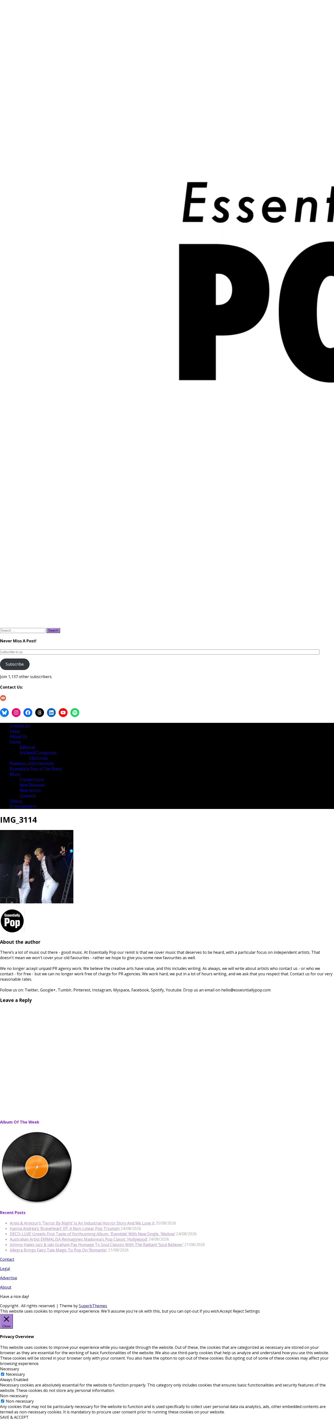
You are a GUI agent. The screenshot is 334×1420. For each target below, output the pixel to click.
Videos (16, 801)
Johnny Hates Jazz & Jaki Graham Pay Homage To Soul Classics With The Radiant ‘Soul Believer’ (96, 1244)
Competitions (32, 779)
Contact (7, 1259)
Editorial (27, 747)
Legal (15, 731)
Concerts (28, 795)
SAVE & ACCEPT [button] (14, 1417)
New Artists (30, 790)
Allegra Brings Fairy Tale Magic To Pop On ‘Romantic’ (58, 1250)
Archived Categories (38, 752)
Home (15, 741)
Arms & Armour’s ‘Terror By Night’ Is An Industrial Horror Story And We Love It (82, 1223)
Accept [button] (226, 1311)
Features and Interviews (32, 763)
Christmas (38, 758)
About (5, 1287)
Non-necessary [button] (14, 1395)
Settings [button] (252, 1311)
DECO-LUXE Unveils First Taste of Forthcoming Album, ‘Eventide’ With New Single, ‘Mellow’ (92, 1234)
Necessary (15, 1374)
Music (15, 774)
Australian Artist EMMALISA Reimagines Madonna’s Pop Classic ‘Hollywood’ (78, 1239)
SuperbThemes (93, 1305)
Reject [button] (238, 1311)
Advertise (8, 1278)
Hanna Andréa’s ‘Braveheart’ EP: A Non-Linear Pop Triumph (65, 1228)
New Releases (32, 784)
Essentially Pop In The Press (36, 768)
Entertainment (23, 806)
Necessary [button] (9, 1369)
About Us (18, 736)
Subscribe (15, 664)
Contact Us (20, 725)
